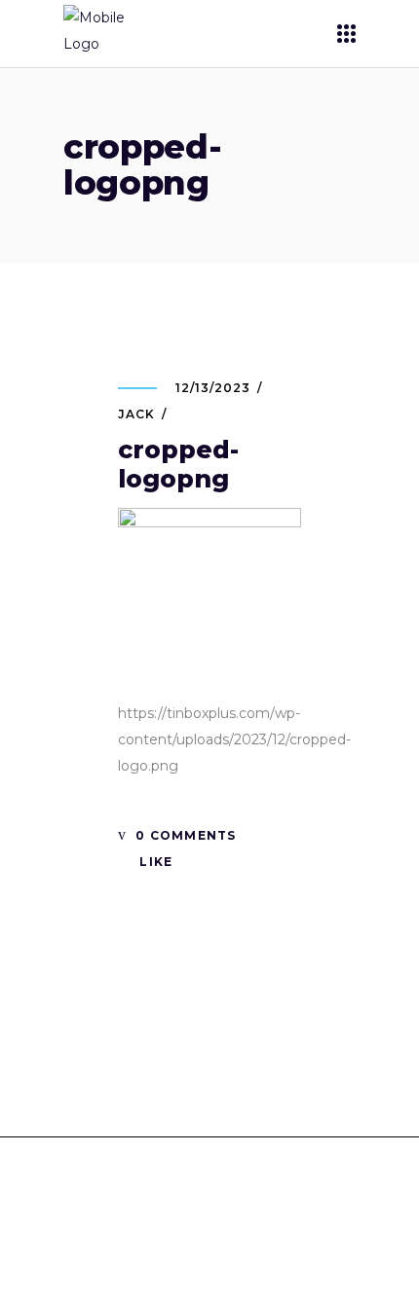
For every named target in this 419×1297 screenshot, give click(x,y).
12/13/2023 (212, 387)
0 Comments (184, 835)
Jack (136, 414)
